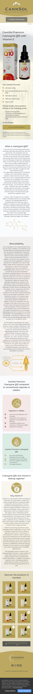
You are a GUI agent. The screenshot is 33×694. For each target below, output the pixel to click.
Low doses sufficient (15, 464)
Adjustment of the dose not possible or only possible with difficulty (18, 419)
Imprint (7, 671)
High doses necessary (16, 427)
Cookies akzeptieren (24, 691)
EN (31, 24)
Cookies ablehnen (10, 691)
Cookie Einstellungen (17, 687)
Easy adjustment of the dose (18, 459)
